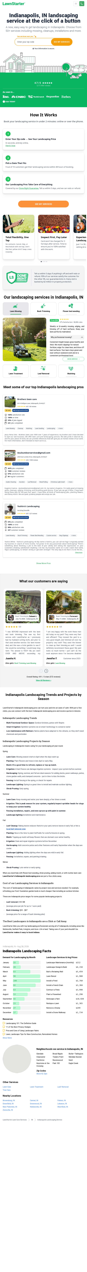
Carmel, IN (34, 1100)
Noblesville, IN (35, 1107)
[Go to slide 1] (41, 261)
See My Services (43, 204)
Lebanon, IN (62, 1104)
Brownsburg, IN (9, 1100)
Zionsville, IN (8, 1110)
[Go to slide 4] (46, 261)
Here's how (10, 145)
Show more (78, 552)
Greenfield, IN (8, 1104)
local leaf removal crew (16, 829)
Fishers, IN (61, 1100)
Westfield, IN (62, 1107)
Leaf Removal (63, 1087)
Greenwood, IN (36, 1104)
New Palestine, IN (10, 1107)
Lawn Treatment (36, 1087)
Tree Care (7, 1090)
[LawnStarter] (14, 3)
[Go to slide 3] (44, 261)
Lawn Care (7, 1087)
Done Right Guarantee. (29, 188)
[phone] (81, 3)
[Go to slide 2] (43, 261)
